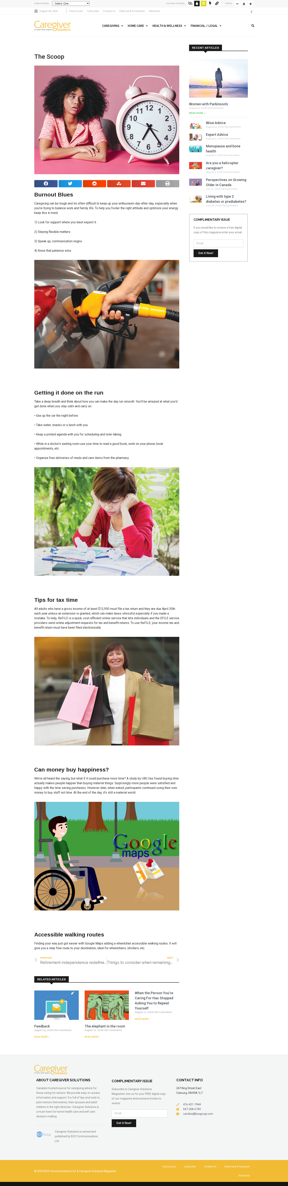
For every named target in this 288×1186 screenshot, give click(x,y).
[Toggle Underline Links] (217, 3)
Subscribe (93, 11)
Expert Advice (217, 134)
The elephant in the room (105, 1026)
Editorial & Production (132, 11)
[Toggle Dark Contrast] (197, 3)
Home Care (136, 25)
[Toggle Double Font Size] (251, 4)
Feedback (42, 1026)
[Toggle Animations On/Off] (210, 3)
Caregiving (110, 25)
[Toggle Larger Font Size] (244, 4)
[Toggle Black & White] (190, 3)
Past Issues (76, 11)
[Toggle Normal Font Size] (237, 4)
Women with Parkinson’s (208, 104)
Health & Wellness (167, 25)
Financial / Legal (204, 25)
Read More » (42, 1036)
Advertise (154, 11)
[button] (253, 26)
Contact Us (109, 11)
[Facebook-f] (251, 12)
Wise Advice (216, 123)
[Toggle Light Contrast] (203, 3)
